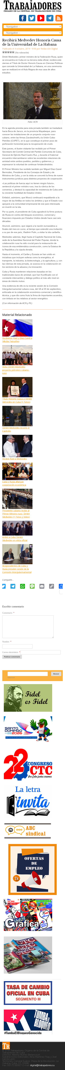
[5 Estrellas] (13, 52)
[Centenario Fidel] (28, 710)
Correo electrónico (11, 652)
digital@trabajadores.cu (42, 1065)
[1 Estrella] (3, 52)
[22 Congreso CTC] (28, 779)
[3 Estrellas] (8, 52)
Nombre (6, 642)
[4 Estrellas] (11, 52)
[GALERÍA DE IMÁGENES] (28, 929)
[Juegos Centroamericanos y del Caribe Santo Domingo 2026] (28, 742)
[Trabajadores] (6, 1045)
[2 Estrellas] (6, 52)
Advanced (11, 677)
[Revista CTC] (28, 973)
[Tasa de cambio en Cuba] (28, 1003)
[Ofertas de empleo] (32, 869)
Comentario (8, 613)
